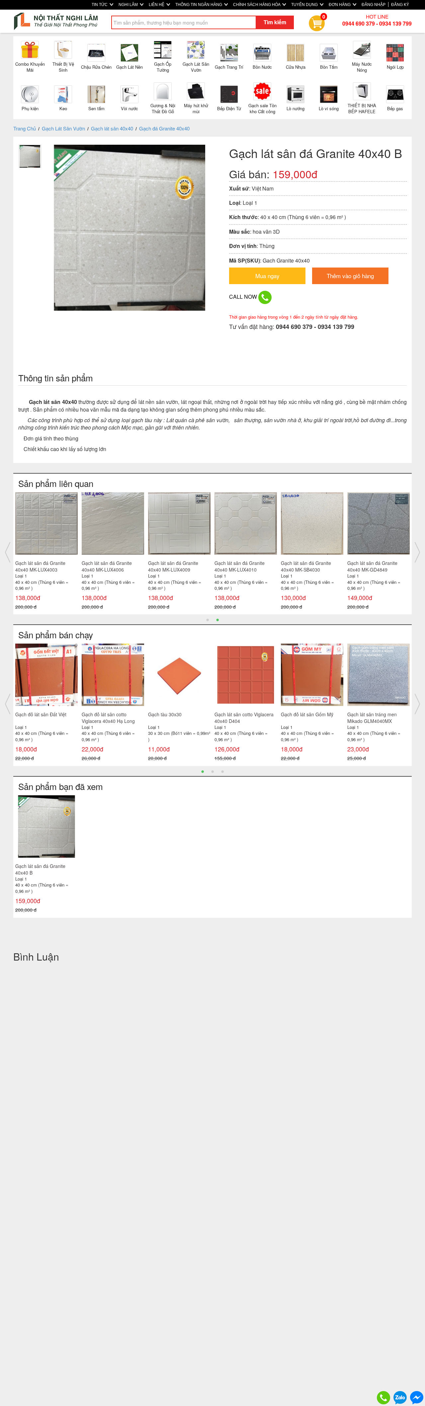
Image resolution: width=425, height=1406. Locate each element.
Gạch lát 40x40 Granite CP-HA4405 (243, 566)
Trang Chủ (24, 128)
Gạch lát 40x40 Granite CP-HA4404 (177, 566)
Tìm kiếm (275, 22)
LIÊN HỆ (157, 4)
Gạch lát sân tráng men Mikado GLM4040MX (372, 717)
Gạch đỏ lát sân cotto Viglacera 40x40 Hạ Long (108, 717)
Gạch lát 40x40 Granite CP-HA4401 (110, 566)
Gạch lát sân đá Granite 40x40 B (40, 869)
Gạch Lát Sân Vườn (63, 128)
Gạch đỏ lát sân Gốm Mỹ (307, 714)
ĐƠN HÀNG (340, 4)
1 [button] (207, 619)
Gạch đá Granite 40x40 (164, 128)
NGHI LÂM (129, 4)
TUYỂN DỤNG (305, 4)
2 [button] (217, 619)
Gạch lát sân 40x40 (112, 128)
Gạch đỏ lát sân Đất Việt (40, 714)
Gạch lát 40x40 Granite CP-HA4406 (310, 566)
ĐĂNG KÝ (400, 4)
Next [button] (417, 552)
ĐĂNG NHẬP (373, 4)
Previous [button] (7, 552)
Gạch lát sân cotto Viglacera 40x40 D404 (244, 717)
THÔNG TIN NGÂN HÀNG (199, 4)
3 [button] (222, 771)
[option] (46, 552)
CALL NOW (243, 296)
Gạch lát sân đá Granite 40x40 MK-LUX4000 (372, 566)
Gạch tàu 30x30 (165, 714)
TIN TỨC (100, 4)
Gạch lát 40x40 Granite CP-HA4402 (44, 566)
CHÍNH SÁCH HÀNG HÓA (257, 4)
